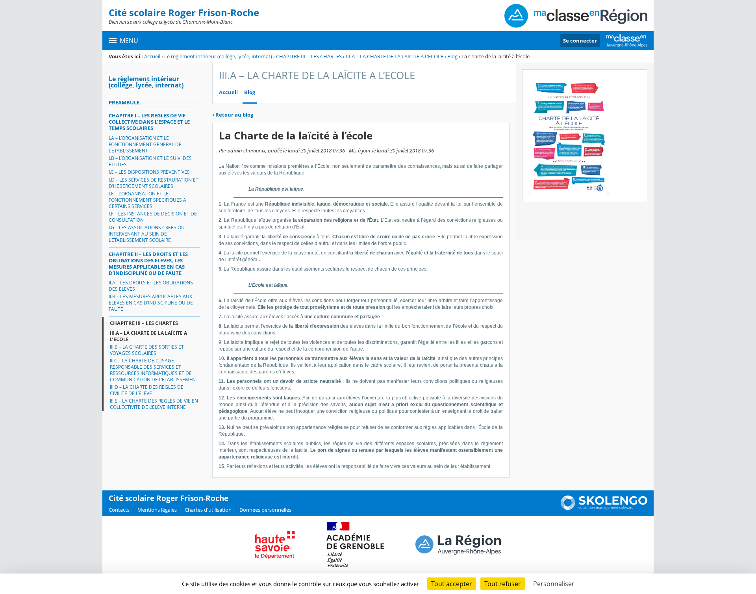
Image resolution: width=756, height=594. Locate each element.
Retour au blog (232, 114)
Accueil (152, 56)
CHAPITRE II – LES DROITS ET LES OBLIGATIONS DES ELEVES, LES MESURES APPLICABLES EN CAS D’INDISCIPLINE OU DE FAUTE (148, 264)
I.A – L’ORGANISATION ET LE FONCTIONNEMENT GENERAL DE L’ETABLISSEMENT (145, 144)
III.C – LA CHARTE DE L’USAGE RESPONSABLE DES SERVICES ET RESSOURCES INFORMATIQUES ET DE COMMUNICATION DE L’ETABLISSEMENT (154, 370)
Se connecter (580, 40)
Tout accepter (451, 583)
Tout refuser (502, 583)
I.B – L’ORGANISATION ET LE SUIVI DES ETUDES (150, 161)
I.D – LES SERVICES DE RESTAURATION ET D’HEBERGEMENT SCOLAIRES (153, 182)
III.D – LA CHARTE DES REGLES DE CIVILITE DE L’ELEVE (146, 390)
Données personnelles (265, 510)
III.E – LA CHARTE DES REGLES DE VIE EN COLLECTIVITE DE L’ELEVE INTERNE (154, 403)
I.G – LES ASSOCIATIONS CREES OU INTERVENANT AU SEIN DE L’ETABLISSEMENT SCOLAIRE (147, 233)
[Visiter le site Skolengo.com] (604, 508)
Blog (452, 56)
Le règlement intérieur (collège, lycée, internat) (218, 56)
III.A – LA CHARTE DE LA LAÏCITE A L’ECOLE (394, 56)
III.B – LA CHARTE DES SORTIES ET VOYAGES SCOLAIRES (147, 349)
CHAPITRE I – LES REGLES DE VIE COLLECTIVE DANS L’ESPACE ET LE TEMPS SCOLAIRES (149, 122)
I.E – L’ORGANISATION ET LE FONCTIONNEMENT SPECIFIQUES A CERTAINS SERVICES (147, 200)
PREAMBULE (124, 102)
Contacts (119, 510)
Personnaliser (553, 583)
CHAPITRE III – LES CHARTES (309, 56)
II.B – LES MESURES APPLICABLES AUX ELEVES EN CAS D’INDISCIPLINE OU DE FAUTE (151, 302)
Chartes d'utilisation (208, 510)
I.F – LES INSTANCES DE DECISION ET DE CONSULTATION (153, 216)
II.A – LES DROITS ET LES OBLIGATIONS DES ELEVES (151, 285)
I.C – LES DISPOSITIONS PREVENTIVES (149, 172)
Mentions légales (157, 510)
